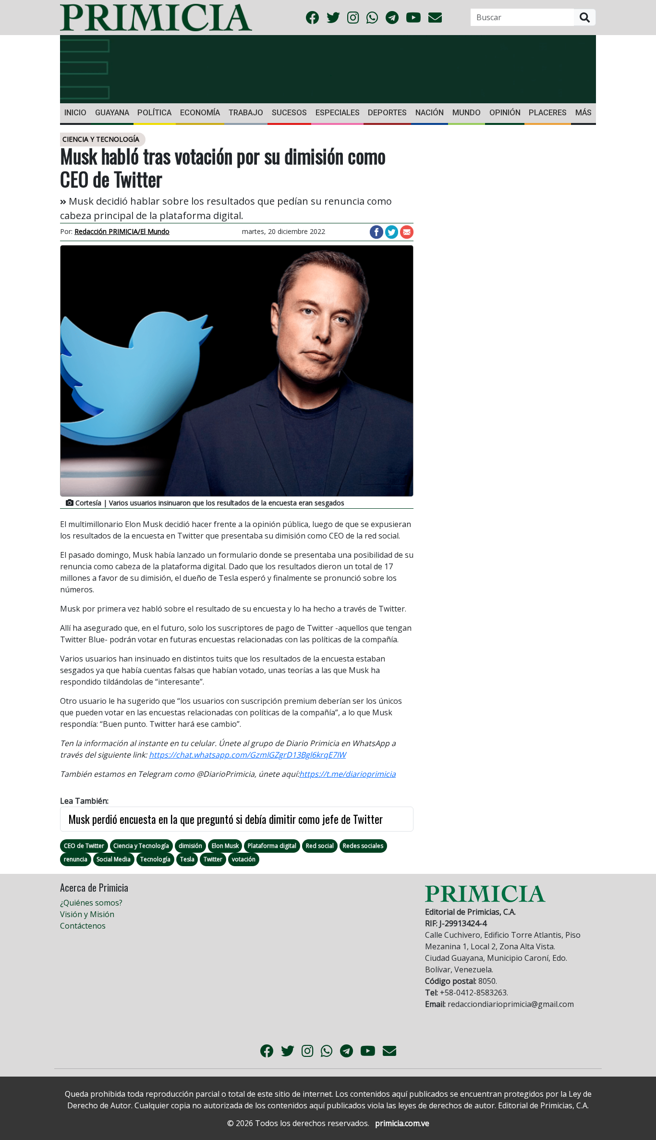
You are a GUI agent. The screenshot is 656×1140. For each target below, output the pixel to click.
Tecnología (155, 859)
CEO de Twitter (84, 846)
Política (154, 112)
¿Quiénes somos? (91, 902)
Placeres (548, 112)
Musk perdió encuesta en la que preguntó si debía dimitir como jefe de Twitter (225, 819)
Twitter (213, 859)
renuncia (75, 859)
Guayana (112, 112)
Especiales (338, 112)
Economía (200, 112)
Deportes (387, 112)
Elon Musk (225, 846)
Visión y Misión (87, 914)
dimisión (190, 846)
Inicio (75, 112)
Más (583, 112)
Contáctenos (83, 925)
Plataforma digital (272, 846)
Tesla (187, 859)
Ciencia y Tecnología (141, 846)
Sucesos (289, 112)
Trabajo (246, 112)
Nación (429, 112)
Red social (320, 846)
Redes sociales (363, 846)
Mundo (466, 112)
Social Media (114, 859)
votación (243, 859)
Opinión (505, 112)
